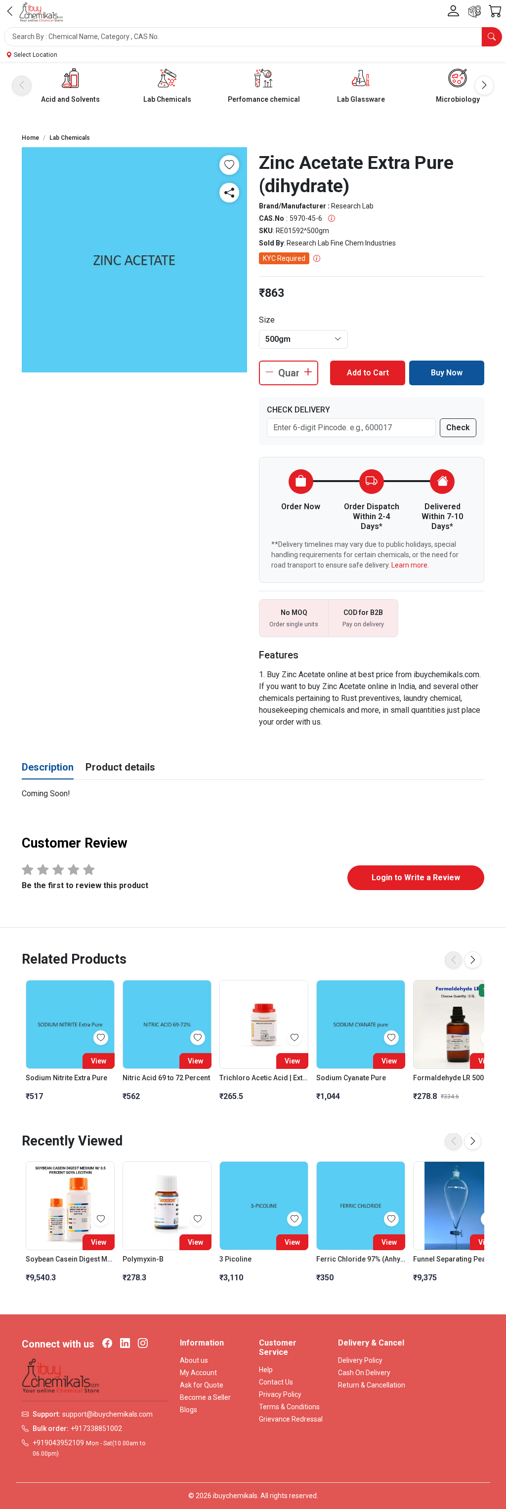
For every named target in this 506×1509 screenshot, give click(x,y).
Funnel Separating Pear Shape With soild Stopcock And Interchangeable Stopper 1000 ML (457, 1259)
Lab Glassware (361, 99)
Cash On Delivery (364, 1373)
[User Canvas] (453, 11)
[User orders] (474, 11)
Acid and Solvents (70, 99)
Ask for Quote (201, 1385)
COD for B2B (363, 612)
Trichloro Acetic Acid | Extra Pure (263, 1078)
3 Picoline (235, 1259)
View (98, 1061)
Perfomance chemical (264, 99)
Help (266, 1370)
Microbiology (458, 99)
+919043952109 (58, 1443)
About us (194, 1360)
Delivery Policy (360, 1360)
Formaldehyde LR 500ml (452, 1078)
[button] (253, 36)
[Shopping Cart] (495, 11)
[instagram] (143, 1344)
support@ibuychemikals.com (107, 1414)
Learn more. (410, 565)
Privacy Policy (280, 1394)
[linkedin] (125, 1344)
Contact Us (276, 1382)
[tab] (48, 767)
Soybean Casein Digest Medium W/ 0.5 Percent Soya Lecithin (70, 1259)
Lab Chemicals (167, 99)
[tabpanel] (253, 794)
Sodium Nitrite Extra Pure (66, 1078)
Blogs (188, 1410)
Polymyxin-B (143, 1259)
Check (458, 427)
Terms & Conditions (289, 1407)
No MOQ (294, 612)
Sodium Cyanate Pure (351, 1078)
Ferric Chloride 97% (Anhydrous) (360, 1259)
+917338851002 (96, 1428)
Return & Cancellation (371, 1385)
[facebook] (107, 1344)
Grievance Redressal (291, 1419)
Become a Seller (205, 1397)
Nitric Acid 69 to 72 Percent (166, 1078)
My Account (198, 1373)
